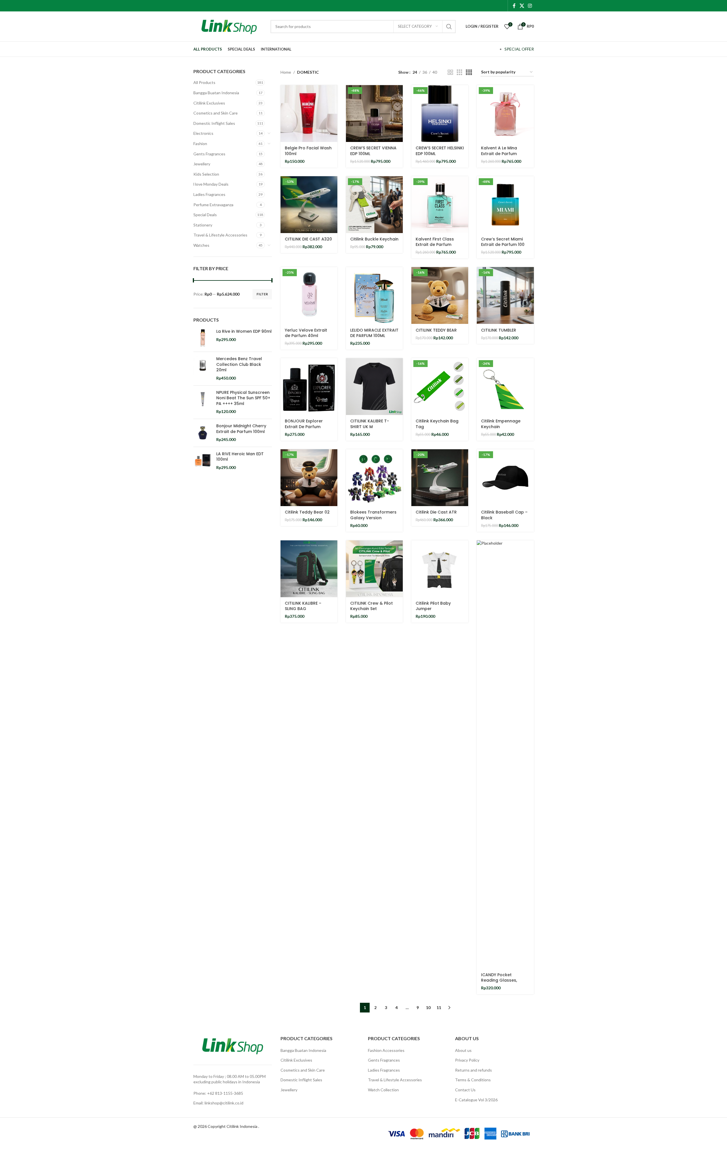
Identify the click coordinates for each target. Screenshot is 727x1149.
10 (428, 1007)
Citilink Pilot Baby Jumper (433, 606)
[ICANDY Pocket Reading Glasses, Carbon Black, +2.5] (505, 754)
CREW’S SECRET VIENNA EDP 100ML (373, 151)
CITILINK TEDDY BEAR (436, 330)
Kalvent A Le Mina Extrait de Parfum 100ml (499, 153)
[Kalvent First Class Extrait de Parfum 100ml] (439, 204)
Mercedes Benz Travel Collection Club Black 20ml (239, 364)
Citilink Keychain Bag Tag (437, 424)
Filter (262, 294)
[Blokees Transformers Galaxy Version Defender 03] (374, 477)
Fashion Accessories (386, 1050)
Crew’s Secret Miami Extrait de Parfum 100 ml (502, 244)
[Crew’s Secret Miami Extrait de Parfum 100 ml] (505, 204)
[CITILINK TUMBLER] (505, 295)
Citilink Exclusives (209, 103)
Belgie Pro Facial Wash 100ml (308, 151)
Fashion (200, 143)
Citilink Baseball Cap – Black (504, 515)
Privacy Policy (467, 1060)
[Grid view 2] (450, 72)
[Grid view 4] (469, 72)
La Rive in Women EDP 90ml (244, 331)
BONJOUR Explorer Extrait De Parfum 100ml (304, 426)
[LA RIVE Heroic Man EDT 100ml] (202, 460)
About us (463, 1050)
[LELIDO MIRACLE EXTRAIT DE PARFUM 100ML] (374, 295)
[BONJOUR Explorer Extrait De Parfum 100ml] (309, 386)
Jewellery (201, 163)
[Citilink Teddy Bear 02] (309, 477)
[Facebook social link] (514, 5)
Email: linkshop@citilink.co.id (218, 1102)
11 (438, 1007)
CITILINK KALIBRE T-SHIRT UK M (369, 424)
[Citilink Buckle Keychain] (374, 204)
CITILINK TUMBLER (498, 330)
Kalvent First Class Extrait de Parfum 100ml (435, 244)
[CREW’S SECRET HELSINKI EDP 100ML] (439, 113)
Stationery (202, 224)
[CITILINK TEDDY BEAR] (439, 295)
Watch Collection (383, 1089)
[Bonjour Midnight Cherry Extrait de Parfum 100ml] (202, 432)
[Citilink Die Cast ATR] (439, 477)
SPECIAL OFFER (519, 49)
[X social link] (522, 5)
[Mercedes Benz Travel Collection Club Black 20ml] (202, 368)
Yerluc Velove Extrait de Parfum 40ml (306, 333)
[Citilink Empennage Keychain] (505, 386)
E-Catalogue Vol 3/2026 (476, 1099)
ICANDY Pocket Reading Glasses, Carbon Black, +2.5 (500, 980)
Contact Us (465, 1089)
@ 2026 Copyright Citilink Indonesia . (226, 1126)
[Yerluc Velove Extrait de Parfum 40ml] (309, 295)
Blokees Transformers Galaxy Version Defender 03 (373, 517)
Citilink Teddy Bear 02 (307, 512)
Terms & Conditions (473, 1079)
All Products (204, 82)
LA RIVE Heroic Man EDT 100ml (240, 456)
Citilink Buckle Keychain (374, 239)
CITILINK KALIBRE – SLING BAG (303, 606)
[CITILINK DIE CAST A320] (309, 204)
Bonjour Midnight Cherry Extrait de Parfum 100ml (241, 428)
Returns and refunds (473, 1070)
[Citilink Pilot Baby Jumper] (439, 568)
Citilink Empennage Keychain (500, 424)
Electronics (203, 133)
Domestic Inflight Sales (214, 123)
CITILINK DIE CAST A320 (308, 239)
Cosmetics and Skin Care (215, 113)
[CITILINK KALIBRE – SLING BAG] (309, 568)
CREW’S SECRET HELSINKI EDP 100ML (440, 151)
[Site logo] (229, 25)
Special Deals (205, 214)
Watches (201, 245)
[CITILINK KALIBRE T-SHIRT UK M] (374, 386)
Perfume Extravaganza (213, 204)
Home (286, 72)
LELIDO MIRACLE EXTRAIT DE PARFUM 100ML (374, 333)
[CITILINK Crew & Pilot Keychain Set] (374, 568)
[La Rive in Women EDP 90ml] (202, 338)
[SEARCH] (449, 26)
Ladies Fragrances (209, 194)
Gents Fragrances (209, 153)
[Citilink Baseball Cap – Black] (505, 477)
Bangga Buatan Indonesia (216, 92)
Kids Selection (206, 174)
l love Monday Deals (211, 184)
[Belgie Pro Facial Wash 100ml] (309, 113)
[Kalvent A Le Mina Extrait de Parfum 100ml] (505, 113)
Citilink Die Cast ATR (436, 512)
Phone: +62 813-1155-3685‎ (218, 1093)
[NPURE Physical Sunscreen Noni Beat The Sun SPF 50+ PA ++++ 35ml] (202, 402)
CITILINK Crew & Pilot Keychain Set (371, 606)
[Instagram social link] (530, 5)
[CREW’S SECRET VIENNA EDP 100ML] (374, 113)
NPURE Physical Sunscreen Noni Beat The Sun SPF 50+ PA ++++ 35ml (243, 398)
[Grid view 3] (459, 72)
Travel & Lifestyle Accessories (220, 234)
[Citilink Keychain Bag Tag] (439, 386)
